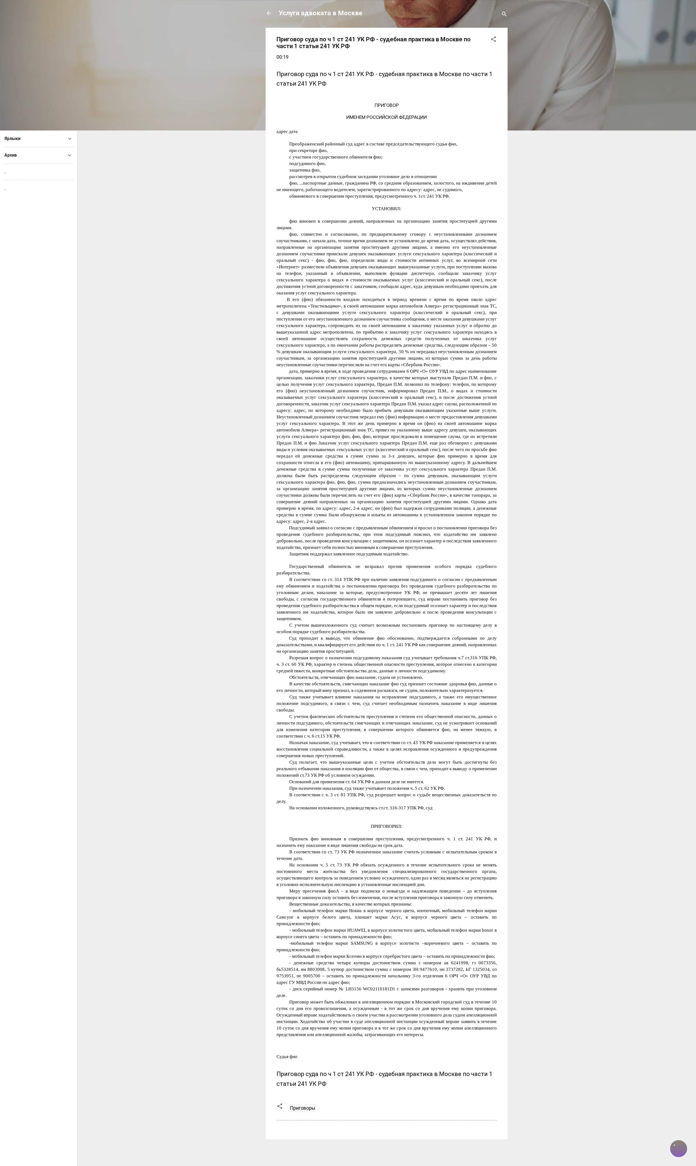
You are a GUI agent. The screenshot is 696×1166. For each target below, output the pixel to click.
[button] (493, 40)
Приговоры (302, 1108)
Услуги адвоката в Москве (320, 13)
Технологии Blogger (390, 1152)
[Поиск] (504, 15)
